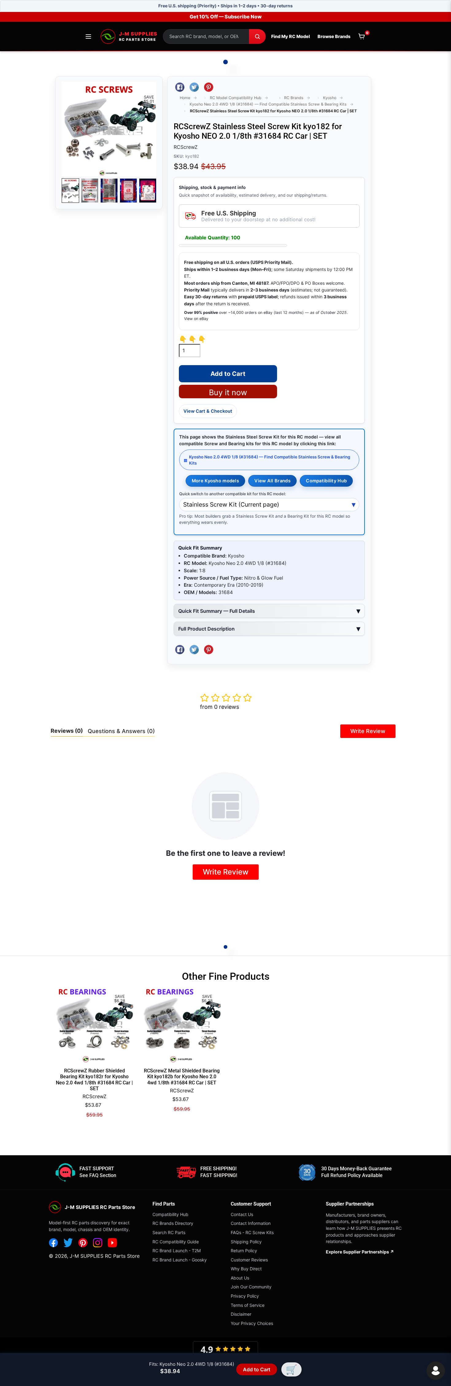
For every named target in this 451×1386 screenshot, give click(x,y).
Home (185, 97)
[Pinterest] (82, 1242)
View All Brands (272, 481)
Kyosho (329, 97)
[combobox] (206, 36)
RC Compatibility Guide (175, 1241)
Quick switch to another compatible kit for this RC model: (232, 494)
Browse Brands (334, 36)
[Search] (257, 36)
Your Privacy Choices (252, 1323)
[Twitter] (68, 1242)
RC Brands (293, 97)
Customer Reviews (249, 1259)
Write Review (367, 731)
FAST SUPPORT (96, 1169)
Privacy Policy (245, 1296)
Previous (70, 190)
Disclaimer (241, 1314)
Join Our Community (251, 1286)
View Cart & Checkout (207, 411)
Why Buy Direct (246, 1268)
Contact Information (251, 1223)
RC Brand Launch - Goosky (179, 1259)
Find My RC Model (290, 36)
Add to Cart (257, 1369)
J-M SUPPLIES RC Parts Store (105, 1256)
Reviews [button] (67, 731)
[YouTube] (112, 1242)
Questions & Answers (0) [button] (121, 731)
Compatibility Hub (326, 481)
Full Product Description (206, 629)
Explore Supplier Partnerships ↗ (360, 1251)
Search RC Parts (168, 1232)
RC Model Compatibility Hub (235, 97)
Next (147, 190)
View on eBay (196, 318)
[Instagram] (97, 1242)
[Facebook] (53, 1242)
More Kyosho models (215, 481)
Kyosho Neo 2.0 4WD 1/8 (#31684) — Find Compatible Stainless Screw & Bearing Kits (268, 104)
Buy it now (228, 392)
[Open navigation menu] (88, 36)
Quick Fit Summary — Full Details (216, 611)
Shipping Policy (246, 1241)
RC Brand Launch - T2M (176, 1250)
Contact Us (242, 1214)
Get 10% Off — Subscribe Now (226, 17)
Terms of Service (247, 1305)
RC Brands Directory (172, 1223)
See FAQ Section (97, 1175)
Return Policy (244, 1250)
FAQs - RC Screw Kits (252, 1232)
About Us (240, 1277)
